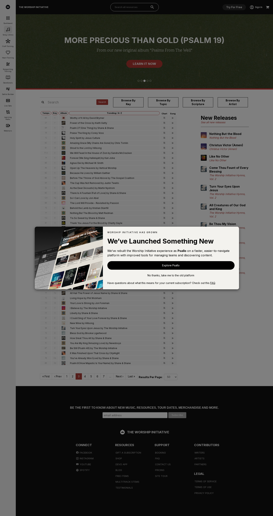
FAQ (212, 283)
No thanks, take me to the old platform (170, 275)
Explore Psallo (171, 265)
